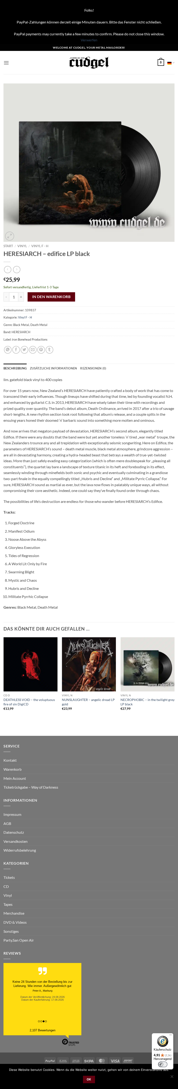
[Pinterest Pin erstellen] (41, 350)
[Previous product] (16, 269)
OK (89, 1079)
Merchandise (13, 913)
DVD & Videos (15, 922)
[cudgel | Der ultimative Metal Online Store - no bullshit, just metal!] (89, 63)
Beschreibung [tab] (15, 368)
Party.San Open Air (18, 940)
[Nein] (172, 1078)
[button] (6, 62)
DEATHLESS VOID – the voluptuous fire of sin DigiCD (29, 702)
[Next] (174, 678)
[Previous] (3, 678)
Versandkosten (15, 841)
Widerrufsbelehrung (19, 850)
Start (8, 246)
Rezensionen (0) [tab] (93, 368)
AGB (7, 823)
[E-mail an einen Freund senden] (33, 350)
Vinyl (22, 246)
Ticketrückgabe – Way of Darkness (30, 787)
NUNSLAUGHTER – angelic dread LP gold (88, 702)
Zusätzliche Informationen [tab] (53, 368)
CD (6, 886)
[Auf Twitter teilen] (24, 350)
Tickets (9, 877)
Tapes (8, 904)
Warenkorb (12, 769)
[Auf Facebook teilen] (16, 350)
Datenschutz (13, 832)
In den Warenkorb (51, 297)
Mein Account (14, 778)
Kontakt (10, 760)
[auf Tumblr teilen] (49, 350)
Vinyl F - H (39, 246)
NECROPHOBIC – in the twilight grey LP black (148, 702)
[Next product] (7, 269)
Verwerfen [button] (89, 40)
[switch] (162, 1064)
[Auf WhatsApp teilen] (8, 350)
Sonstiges (11, 931)
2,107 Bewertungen (42, 1030)
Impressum (12, 814)
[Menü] (170, 1036)
